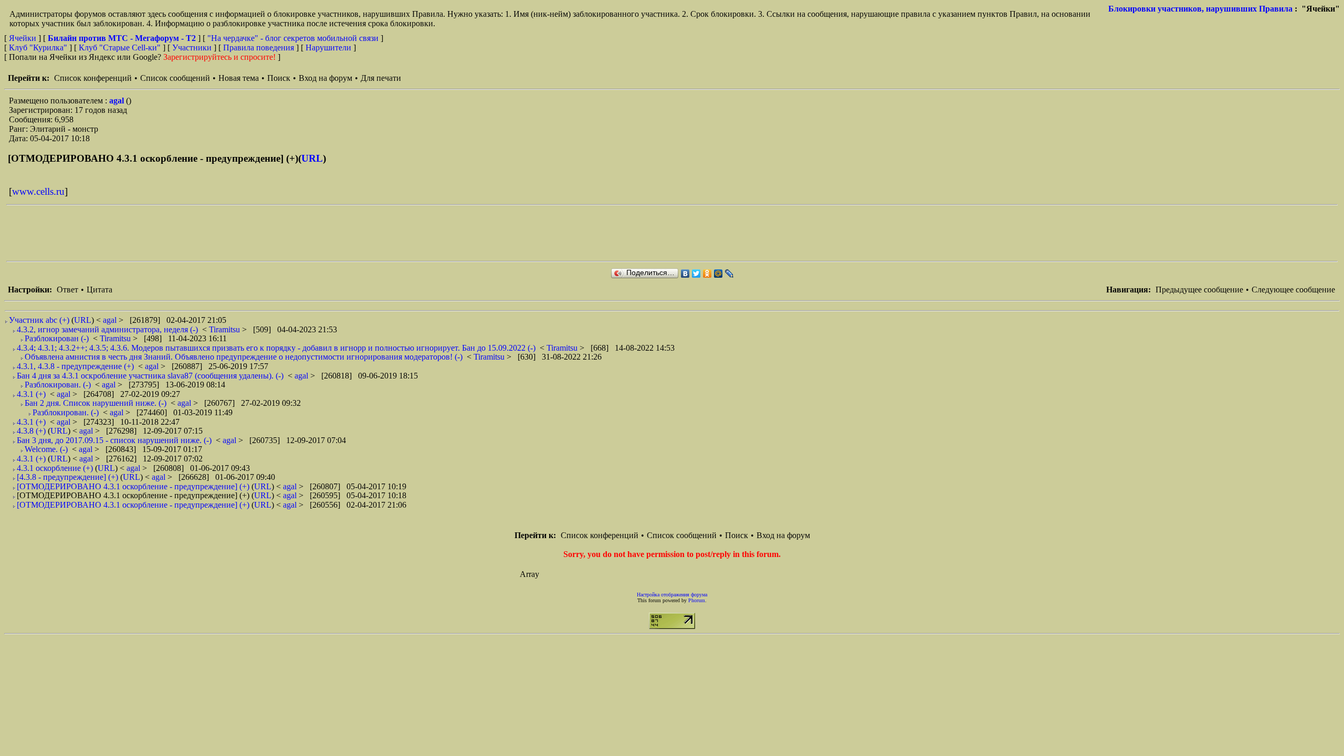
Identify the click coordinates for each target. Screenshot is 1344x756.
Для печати (381, 78)
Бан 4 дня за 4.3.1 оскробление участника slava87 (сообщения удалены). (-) (150, 375)
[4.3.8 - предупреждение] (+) (67, 476)
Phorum (696, 600)
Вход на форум (325, 78)
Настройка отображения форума (672, 594)
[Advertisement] (197, 233)
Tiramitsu (225, 329)
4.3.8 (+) (31, 430)
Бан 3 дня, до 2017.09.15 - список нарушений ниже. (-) (114, 440)
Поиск (278, 78)
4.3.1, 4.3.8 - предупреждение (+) (75, 366)
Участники (192, 47)
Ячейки (23, 38)
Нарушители (328, 47)
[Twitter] (696, 273)
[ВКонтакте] (685, 273)
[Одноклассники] (707, 273)
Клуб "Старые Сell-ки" (120, 47)
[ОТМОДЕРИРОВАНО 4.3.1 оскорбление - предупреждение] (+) (133, 486)
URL (312, 158)
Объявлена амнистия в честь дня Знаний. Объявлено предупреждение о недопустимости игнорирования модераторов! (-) (244, 356)
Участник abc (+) (39, 320)
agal (117, 100)
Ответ (67, 289)
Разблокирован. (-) (58, 384)
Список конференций (93, 78)
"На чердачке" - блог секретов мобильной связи (293, 38)
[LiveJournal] (729, 273)
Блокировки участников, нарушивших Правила (1200, 8)
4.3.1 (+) (31, 394)
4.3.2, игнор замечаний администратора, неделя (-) (107, 329)
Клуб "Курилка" (38, 47)
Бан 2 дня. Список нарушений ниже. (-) (95, 402)
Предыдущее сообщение (1199, 289)
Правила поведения (258, 47)
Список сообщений (175, 78)
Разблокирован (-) (57, 338)
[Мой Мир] (718, 273)
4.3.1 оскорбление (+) (55, 468)
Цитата (99, 289)
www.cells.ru (38, 191)
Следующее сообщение (1293, 289)
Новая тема (238, 78)
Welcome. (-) (46, 449)
